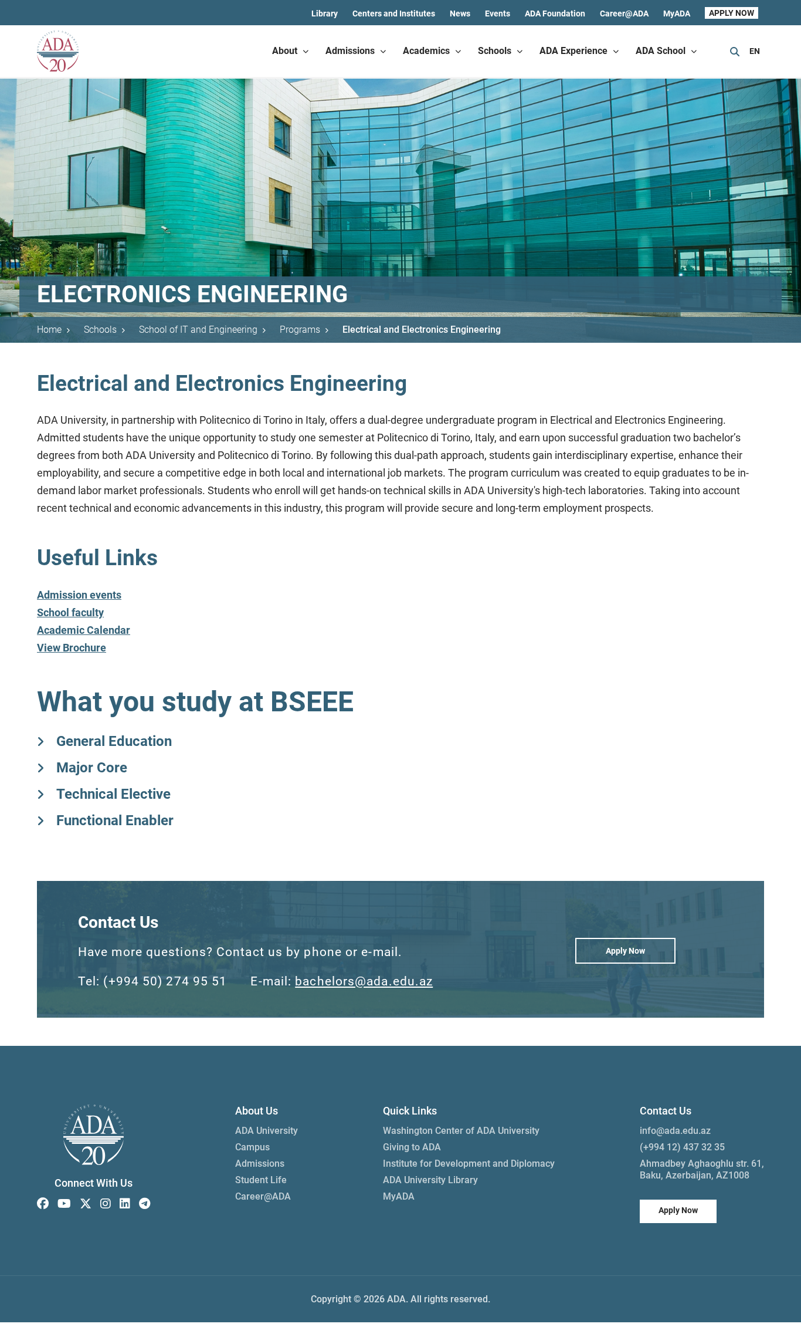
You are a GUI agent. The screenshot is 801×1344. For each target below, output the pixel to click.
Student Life (261, 1180)
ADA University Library (430, 1180)
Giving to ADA (412, 1147)
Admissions (259, 1163)
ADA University (266, 1130)
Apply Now (625, 950)
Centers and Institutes (393, 13)
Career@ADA (624, 13)
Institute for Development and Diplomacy (469, 1163)
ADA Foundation (555, 13)
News (460, 13)
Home (49, 329)
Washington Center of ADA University (461, 1130)
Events (497, 13)
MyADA (676, 13)
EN (754, 51)
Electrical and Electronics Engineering (421, 329)
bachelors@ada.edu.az (364, 981)
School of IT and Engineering (198, 329)
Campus (252, 1147)
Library (324, 13)
